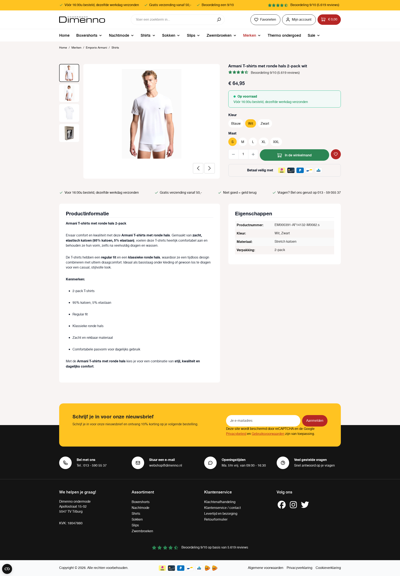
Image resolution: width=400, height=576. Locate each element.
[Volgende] (209, 168)
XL (264, 142)
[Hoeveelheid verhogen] (253, 154)
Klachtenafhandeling (219, 502)
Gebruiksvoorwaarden (268, 434)
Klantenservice (218, 491)
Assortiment (143, 491)
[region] (139, 121)
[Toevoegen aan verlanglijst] (336, 154)
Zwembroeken (142, 531)
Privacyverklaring (299, 568)
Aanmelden (314, 420)
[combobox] (172, 19)
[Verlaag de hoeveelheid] (233, 154)
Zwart (265, 123)
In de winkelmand (298, 154)
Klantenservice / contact (222, 508)
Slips (135, 525)
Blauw (236, 123)
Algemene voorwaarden (265, 568)
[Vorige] (198, 168)
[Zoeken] (219, 19)
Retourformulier (216, 519)
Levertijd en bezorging (220, 513)
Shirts (136, 513)
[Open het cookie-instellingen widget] (7, 569)
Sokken (137, 519)
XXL (276, 142)
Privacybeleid (236, 434)
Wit (250, 123)
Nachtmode (140, 508)
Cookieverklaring (328, 568)
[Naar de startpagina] (82, 19)
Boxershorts (141, 502)
